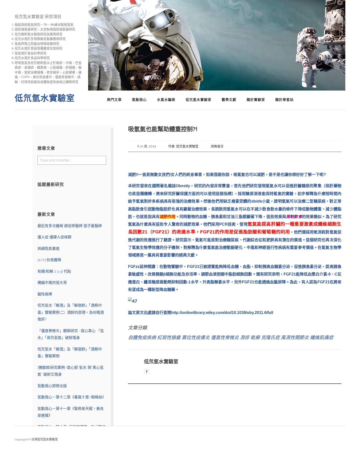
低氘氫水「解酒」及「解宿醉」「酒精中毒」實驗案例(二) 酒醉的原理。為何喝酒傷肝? (70, 312)
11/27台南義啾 (49, 260)
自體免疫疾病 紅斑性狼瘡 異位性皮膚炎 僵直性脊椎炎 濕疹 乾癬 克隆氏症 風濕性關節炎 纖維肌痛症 (230, 337)
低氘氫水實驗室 (198, 100)
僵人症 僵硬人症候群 (54, 237)
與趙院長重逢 (48, 248)
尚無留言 (217, 146)
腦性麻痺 (44, 294)
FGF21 (134, 266)
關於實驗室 (256, 100)
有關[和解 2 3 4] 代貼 (54, 271)
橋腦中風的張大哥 (52, 282)
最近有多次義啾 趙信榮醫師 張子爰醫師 (69, 226)
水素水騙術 (166, 100)
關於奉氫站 (284, 100)
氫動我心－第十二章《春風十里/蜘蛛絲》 (71, 397)
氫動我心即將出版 (52, 386)
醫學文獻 (229, 100)
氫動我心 (139, 100)
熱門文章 (114, 100)
